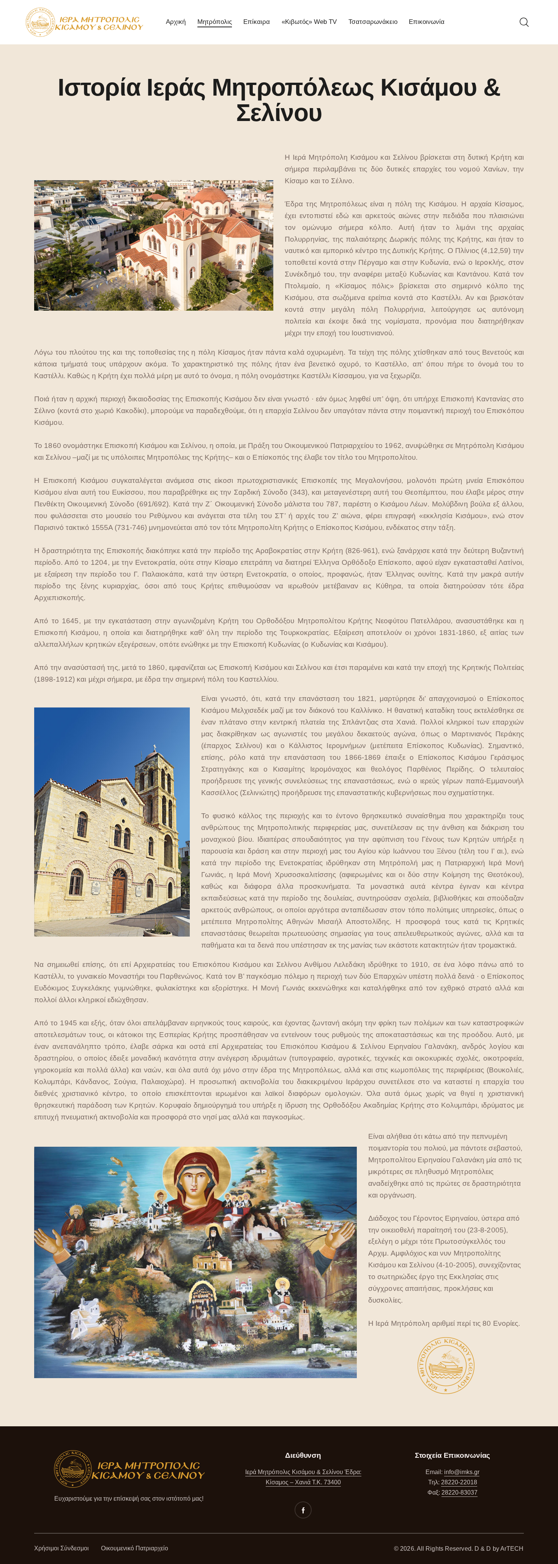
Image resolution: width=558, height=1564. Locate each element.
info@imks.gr (461, 1472)
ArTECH (512, 1548)
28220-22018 (459, 1482)
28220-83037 (459, 1492)
